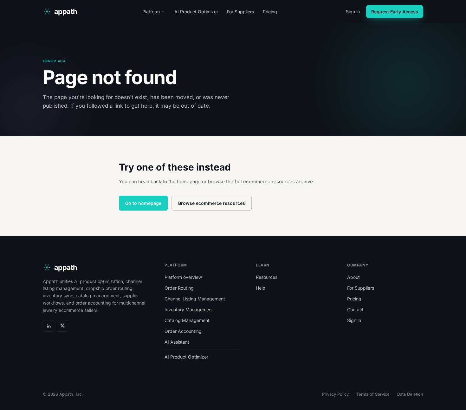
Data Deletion (410, 394)
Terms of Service (373, 394)
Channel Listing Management (195, 298)
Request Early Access (394, 11)
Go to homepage (143, 203)
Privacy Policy (335, 394)
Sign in (353, 11)
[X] (62, 326)
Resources (266, 277)
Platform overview (183, 277)
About (353, 277)
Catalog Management (187, 320)
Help (260, 288)
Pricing (270, 11)
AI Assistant (177, 342)
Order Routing (179, 288)
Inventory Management (189, 309)
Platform (151, 11)
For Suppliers (240, 11)
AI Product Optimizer (196, 11)
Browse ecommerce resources (211, 203)
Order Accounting (183, 331)
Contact (355, 309)
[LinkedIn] (48, 326)
